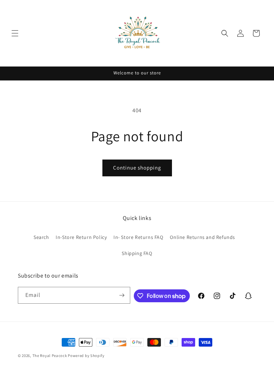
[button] (15, 33)
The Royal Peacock (50, 355)
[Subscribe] (122, 295)
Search (41, 237)
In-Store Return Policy (81, 237)
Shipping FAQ (137, 253)
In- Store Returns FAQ (138, 237)
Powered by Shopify (86, 355)
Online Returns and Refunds (202, 237)
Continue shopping (137, 167)
